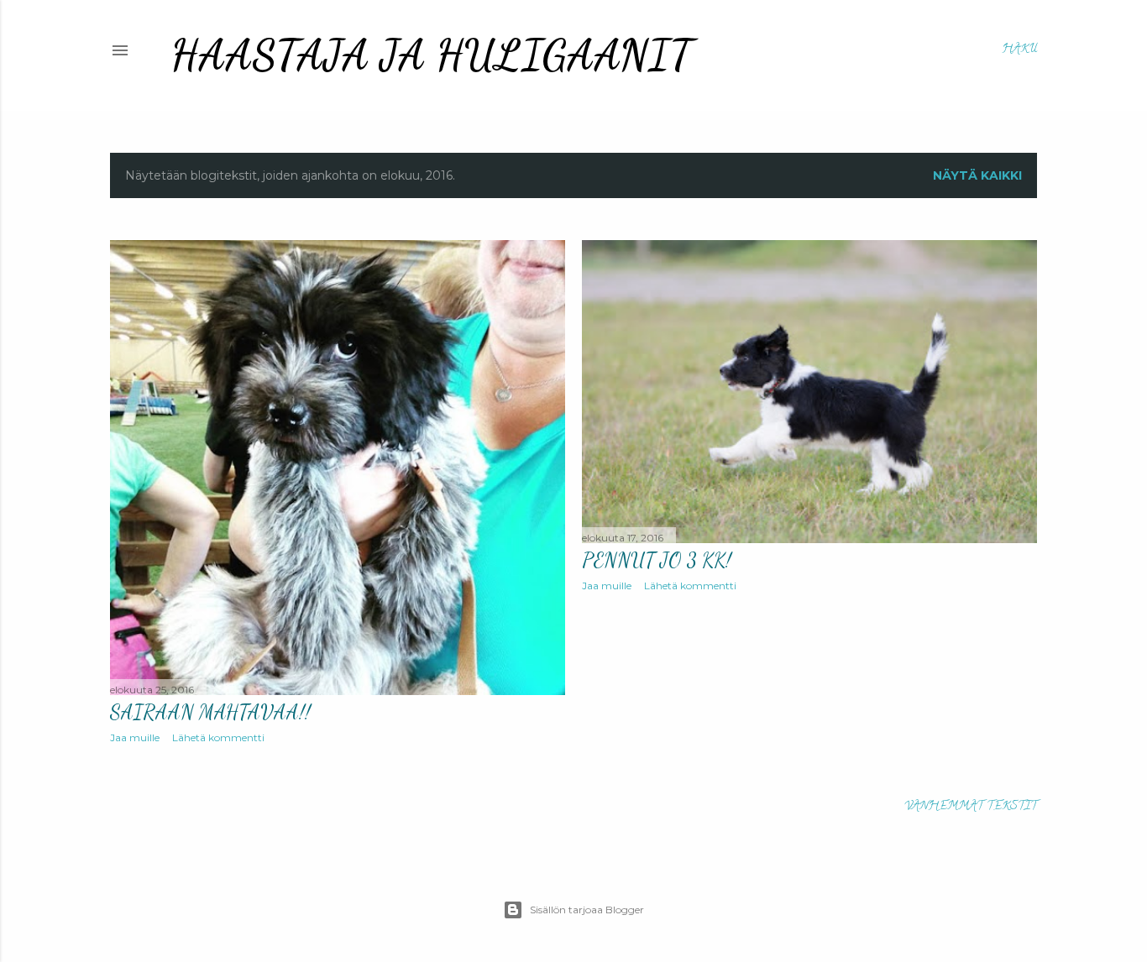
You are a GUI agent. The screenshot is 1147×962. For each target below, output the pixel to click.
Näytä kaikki (977, 175)
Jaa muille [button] (135, 737)
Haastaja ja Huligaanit (431, 55)
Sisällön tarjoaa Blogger (587, 909)
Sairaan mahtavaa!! (210, 712)
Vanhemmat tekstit (970, 807)
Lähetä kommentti (218, 737)
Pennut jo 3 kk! (656, 560)
